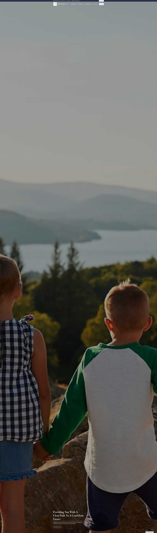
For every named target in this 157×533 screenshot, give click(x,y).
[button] (67, 4)
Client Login (101, 0)
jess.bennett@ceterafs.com (76, 0)
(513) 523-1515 (69, 0)
